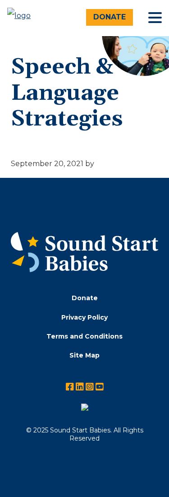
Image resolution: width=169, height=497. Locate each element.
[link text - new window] (84, 409)
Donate (109, 17)
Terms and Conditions (84, 336)
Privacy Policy (84, 317)
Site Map (84, 355)
